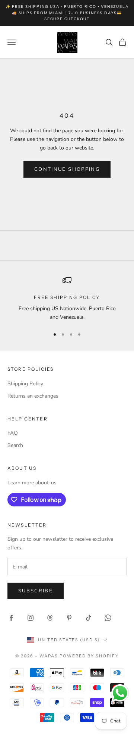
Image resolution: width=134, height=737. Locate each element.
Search (15, 445)
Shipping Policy (25, 383)
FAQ (12, 433)
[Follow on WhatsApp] (108, 618)
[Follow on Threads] (50, 618)
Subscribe (35, 591)
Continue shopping (67, 169)
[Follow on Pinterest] (69, 618)
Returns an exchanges (32, 396)
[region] (67, 299)
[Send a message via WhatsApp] (120, 693)
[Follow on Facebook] (11, 618)
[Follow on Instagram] (30, 618)
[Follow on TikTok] (88, 618)
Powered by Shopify (89, 656)
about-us (46, 482)
